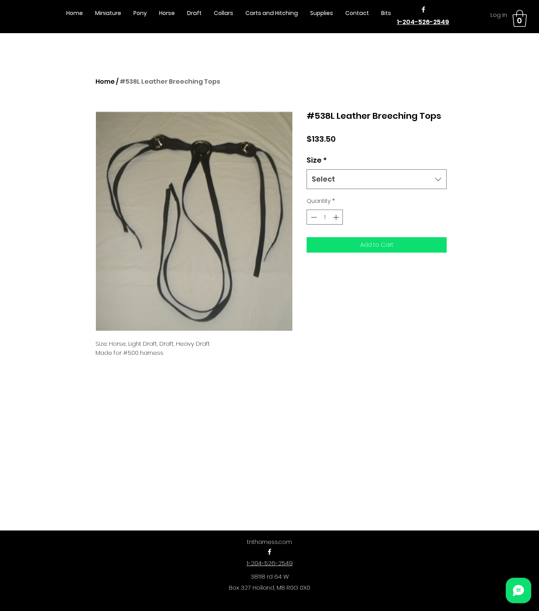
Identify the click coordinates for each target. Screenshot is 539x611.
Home (105, 81)
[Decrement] (313, 217)
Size (317, 160)
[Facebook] (423, 9)
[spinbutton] (324, 217)
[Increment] (336, 217)
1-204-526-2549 (423, 21)
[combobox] (377, 179)
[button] (520, 18)
